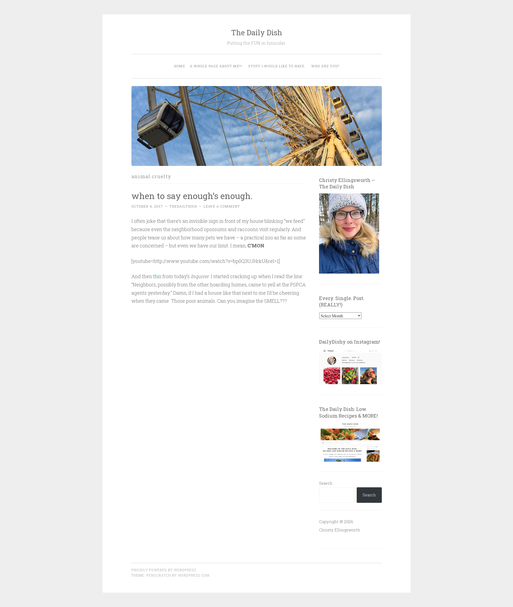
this (157, 276)
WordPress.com (193, 575)
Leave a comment (221, 206)
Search (325, 483)
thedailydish (183, 206)
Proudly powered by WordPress (163, 570)
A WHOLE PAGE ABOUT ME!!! (216, 66)
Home (179, 66)
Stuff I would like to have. (276, 66)
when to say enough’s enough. (191, 195)
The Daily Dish (256, 32)
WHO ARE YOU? (325, 66)
